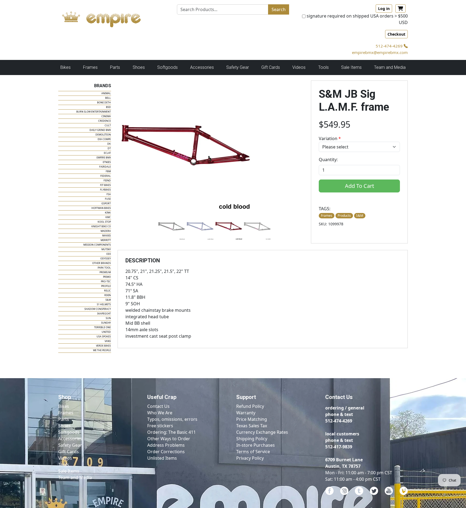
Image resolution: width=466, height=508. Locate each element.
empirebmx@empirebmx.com (380, 52)
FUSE (108, 199)
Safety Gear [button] (237, 67)
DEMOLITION (103, 134)
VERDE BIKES (103, 345)
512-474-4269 (390, 46)
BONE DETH (104, 102)
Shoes (64, 426)
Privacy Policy (250, 458)
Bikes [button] (65, 67)
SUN (108, 318)
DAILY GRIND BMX (100, 130)
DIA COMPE (104, 139)
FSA (109, 194)
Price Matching (251, 419)
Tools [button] (323, 67)
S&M (108, 300)
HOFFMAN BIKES (101, 208)
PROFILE (106, 286)
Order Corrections (166, 452)
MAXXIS (106, 235)
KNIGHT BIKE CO (101, 226)
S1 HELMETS (104, 304)
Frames (65, 413)
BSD (108, 107)
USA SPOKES (104, 336)
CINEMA (106, 116)
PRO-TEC (106, 281)
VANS (108, 341)
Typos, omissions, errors (172, 419)
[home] (106, 18)
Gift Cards (270, 67)
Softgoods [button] (167, 67)
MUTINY (106, 249)
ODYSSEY (105, 258)
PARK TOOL (104, 267)
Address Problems (166, 445)
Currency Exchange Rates (262, 432)
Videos (65, 458)
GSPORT (106, 203)
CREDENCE (104, 121)
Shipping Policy (251, 439)
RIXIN (107, 295)
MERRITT (106, 240)
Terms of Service (253, 452)
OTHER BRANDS (101, 263)
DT (109, 148)
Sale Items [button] (351, 67)
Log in (384, 8)
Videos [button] (299, 67)
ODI (108, 254)
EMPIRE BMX (104, 157)
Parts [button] (115, 67)
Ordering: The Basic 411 (171, 432)
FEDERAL (105, 176)
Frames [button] (90, 67)
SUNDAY (106, 322)
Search (279, 9)
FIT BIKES (105, 185)
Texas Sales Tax (251, 426)
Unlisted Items (162, 458)
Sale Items (68, 471)
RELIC (107, 290)
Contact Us (158, 406)
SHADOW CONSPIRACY (97, 309)
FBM (108, 171)
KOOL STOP (104, 221)
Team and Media (390, 67)
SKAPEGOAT (104, 313)
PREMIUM (105, 272)
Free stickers (160, 426)
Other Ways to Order (168, 439)
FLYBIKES (105, 189)
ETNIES (107, 162)
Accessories (70, 439)
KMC (108, 217)
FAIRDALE (105, 166)
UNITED (106, 332)
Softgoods (69, 432)
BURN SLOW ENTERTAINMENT (93, 111)
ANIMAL (106, 93)
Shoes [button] (139, 67)
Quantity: (328, 159)
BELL (108, 98)
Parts (63, 419)
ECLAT (107, 153)
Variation (330, 138)
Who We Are (159, 413)
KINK (108, 212)
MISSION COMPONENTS (97, 244)
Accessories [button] (202, 67)
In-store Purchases (255, 445)
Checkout (396, 34)
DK (109, 143)
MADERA (106, 231)
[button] (171, 226)
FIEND (107, 180)
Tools (63, 465)
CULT (108, 125)
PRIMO (107, 277)
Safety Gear (70, 445)
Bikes (63, 406)
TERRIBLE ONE (102, 327)
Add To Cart (359, 185)
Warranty (245, 413)
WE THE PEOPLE (102, 350)
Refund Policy (250, 406)
